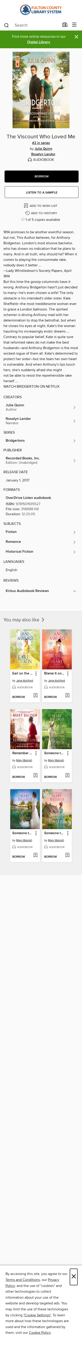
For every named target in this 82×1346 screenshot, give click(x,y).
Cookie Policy (40, 1332)
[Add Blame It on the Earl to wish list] (67, 696)
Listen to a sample (41, 193)
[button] (42, 176)
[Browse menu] (74, 25)
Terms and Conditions (22, 1280)
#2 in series (41, 143)
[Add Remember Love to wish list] (35, 776)
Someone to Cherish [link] (54, 833)
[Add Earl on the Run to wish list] (35, 696)
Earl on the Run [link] (22, 674)
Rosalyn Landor (43, 154)
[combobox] (31, 25)
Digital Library (38, 42)
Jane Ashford (24, 681)
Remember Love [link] (22, 753)
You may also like (22, 620)
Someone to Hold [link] (22, 833)
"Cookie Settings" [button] (37, 1315)
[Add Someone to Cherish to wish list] (67, 856)
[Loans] (65, 25)
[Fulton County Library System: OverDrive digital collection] (41, 9)
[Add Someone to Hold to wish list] (35, 856)
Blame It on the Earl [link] (54, 674)
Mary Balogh (24, 760)
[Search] (6, 25)
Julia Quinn (43, 149)
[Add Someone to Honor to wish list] (67, 776)
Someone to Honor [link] (54, 753)
